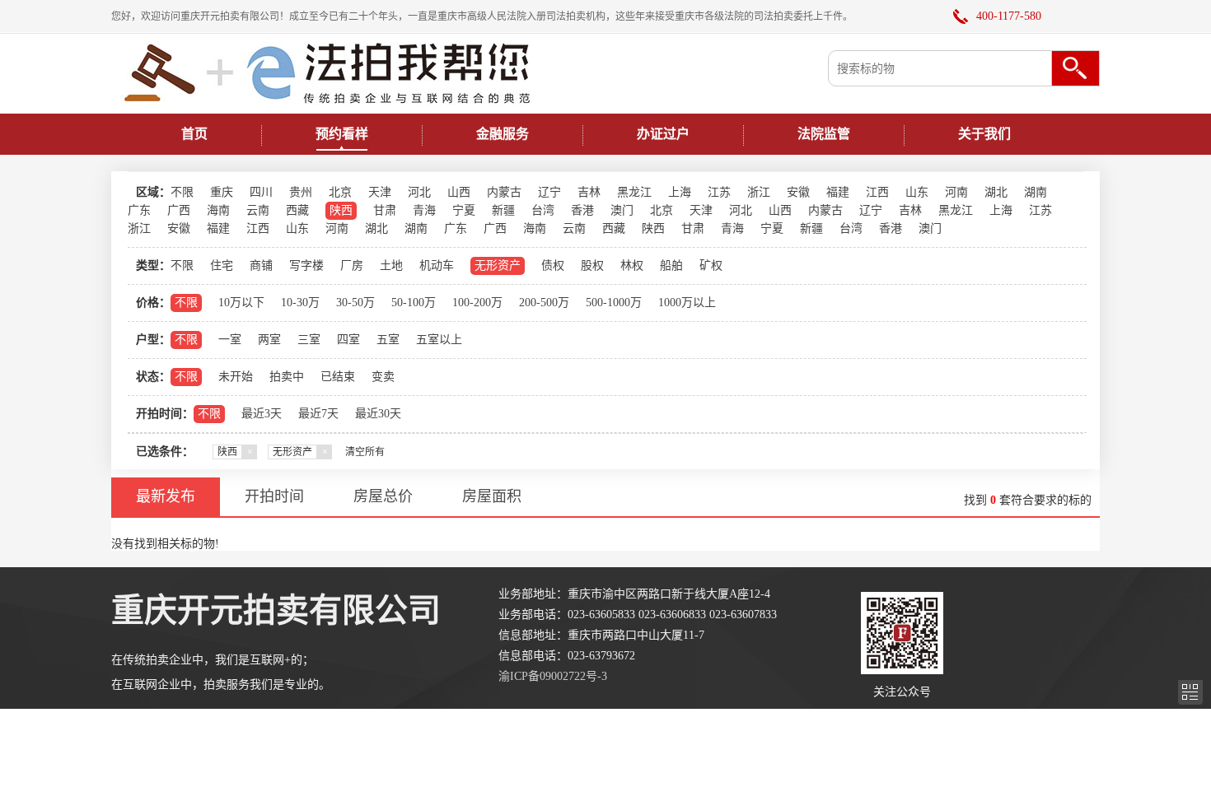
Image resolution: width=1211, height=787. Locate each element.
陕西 (341, 210)
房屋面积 (491, 496)
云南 (257, 210)
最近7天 (318, 413)
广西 (178, 210)
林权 (631, 265)
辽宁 (549, 192)
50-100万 (413, 302)
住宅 (221, 265)
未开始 (235, 376)
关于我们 (984, 134)
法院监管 (823, 134)
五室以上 (439, 339)
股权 (592, 265)
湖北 (996, 192)
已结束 (337, 376)
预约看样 (342, 134)
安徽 (798, 192)
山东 (916, 192)
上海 (679, 192)
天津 (379, 192)
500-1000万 (614, 302)
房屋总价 (383, 496)
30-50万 (355, 302)
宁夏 (463, 210)
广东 (139, 210)
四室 (348, 339)
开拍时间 (274, 496)
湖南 (1035, 192)
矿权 (710, 265)
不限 (182, 192)
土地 (391, 265)
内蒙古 (504, 192)
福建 (837, 192)
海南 (218, 210)
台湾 (542, 210)
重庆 (221, 192)
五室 (388, 339)
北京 (340, 192)
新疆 (503, 210)
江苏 (719, 192)
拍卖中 (286, 376)
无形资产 (498, 265)
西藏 (297, 210)
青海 (424, 210)
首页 (194, 134)
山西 (458, 192)
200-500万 (544, 302)
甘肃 (384, 210)
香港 (582, 210)
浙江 (758, 192)
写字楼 (306, 265)
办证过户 (663, 134)
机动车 (436, 265)
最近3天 (261, 413)
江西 (877, 192)
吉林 (589, 192)
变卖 (383, 376)
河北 (419, 192)
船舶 (671, 265)
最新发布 (165, 496)
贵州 (300, 192)
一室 (229, 339)
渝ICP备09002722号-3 (552, 676)
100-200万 (477, 302)
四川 (261, 192)
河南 (956, 192)
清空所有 (365, 452)
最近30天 (378, 413)
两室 (269, 339)
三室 (308, 339)
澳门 (622, 210)
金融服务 (502, 134)
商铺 (261, 265)
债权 (552, 265)
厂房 (351, 265)
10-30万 (300, 302)
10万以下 (241, 302)
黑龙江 (634, 192)
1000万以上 (687, 302)
